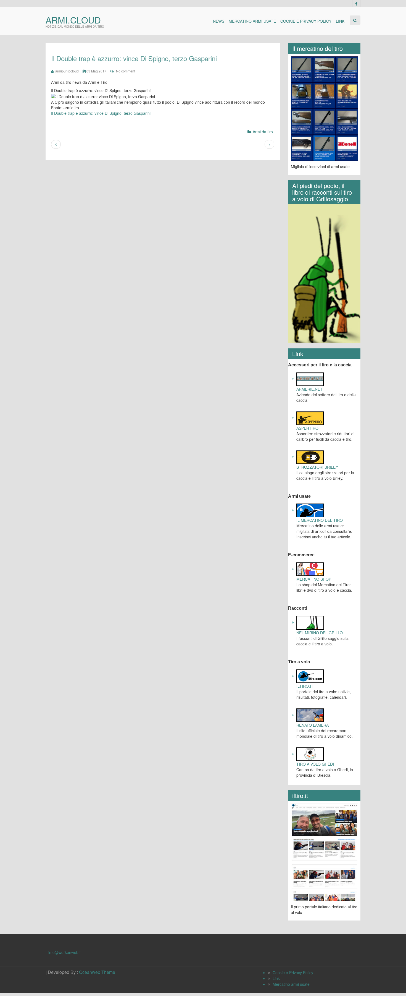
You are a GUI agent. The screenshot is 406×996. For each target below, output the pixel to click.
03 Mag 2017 (96, 71)
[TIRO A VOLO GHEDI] (310, 754)
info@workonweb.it (64, 952)
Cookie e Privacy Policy (305, 21)
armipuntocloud (66, 71)
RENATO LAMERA (312, 725)
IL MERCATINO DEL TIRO (319, 520)
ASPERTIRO (307, 428)
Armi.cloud (73, 19)
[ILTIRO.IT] (310, 676)
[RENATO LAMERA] (310, 715)
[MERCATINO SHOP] (310, 569)
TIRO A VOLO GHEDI (315, 764)
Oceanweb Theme (97, 972)
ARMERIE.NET (309, 389)
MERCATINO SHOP (313, 579)
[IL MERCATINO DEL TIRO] (310, 510)
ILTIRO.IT (304, 686)
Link (340, 21)
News (218, 21)
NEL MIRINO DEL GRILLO (319, 632)
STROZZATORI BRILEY (317, 467)
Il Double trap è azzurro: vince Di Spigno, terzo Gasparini (101, 113)
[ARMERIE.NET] (310, 378)
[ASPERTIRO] (310, 417)
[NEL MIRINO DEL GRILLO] (310, 622)
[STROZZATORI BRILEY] (310, 456)
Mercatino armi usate (252, 21)
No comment (125, 71)
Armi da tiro (263, 131)
